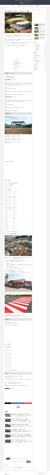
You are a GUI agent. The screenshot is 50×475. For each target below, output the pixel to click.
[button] (45, 9)
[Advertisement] (18, 53)
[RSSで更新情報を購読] (19, 407)
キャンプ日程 (16, 65)
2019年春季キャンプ (12, 388)
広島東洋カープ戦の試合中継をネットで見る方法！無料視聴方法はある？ (18, 385)
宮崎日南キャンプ (16, 64)
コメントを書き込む (18, 467)
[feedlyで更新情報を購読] (17, 407)
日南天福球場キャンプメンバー (18, 62)
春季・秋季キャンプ (7, 388)
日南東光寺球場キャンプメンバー (19, 63)
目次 (17, 59)
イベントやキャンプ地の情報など (19, 66)
